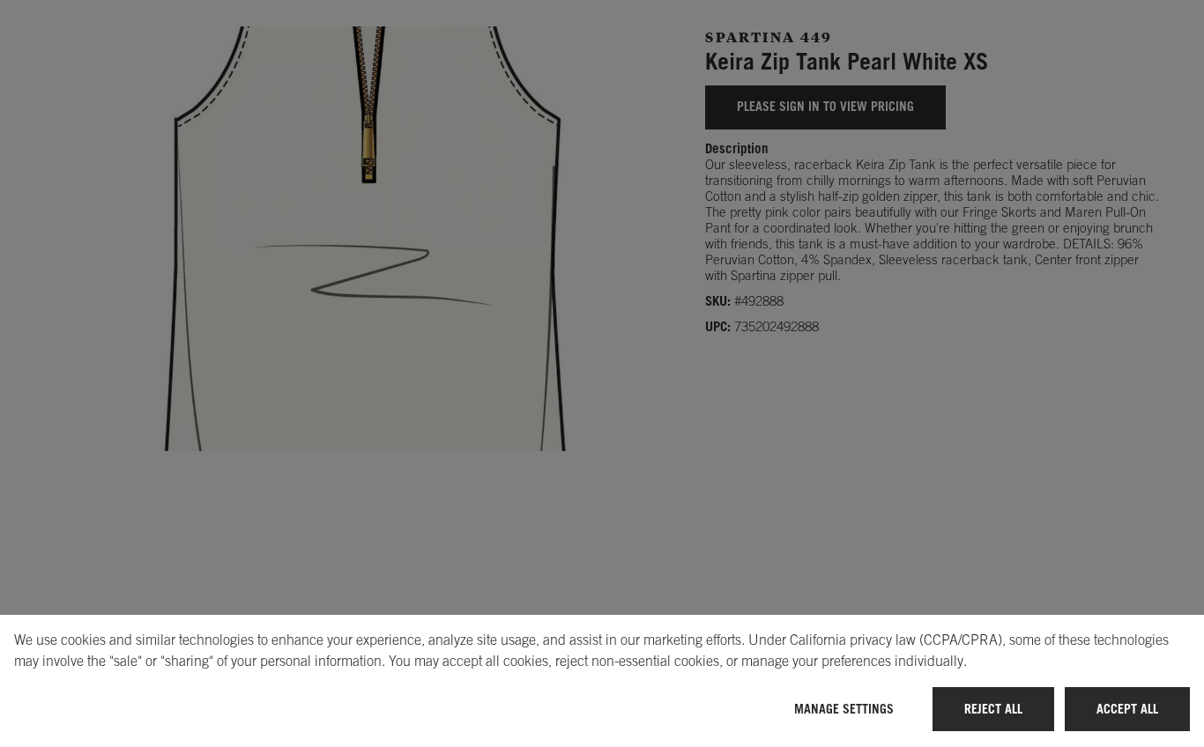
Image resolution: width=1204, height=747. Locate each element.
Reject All (993, 708)
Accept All (1127, 708)
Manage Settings (844, 708)
